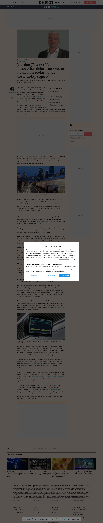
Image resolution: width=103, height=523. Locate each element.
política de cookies (64, 259)
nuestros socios (48, 250)
